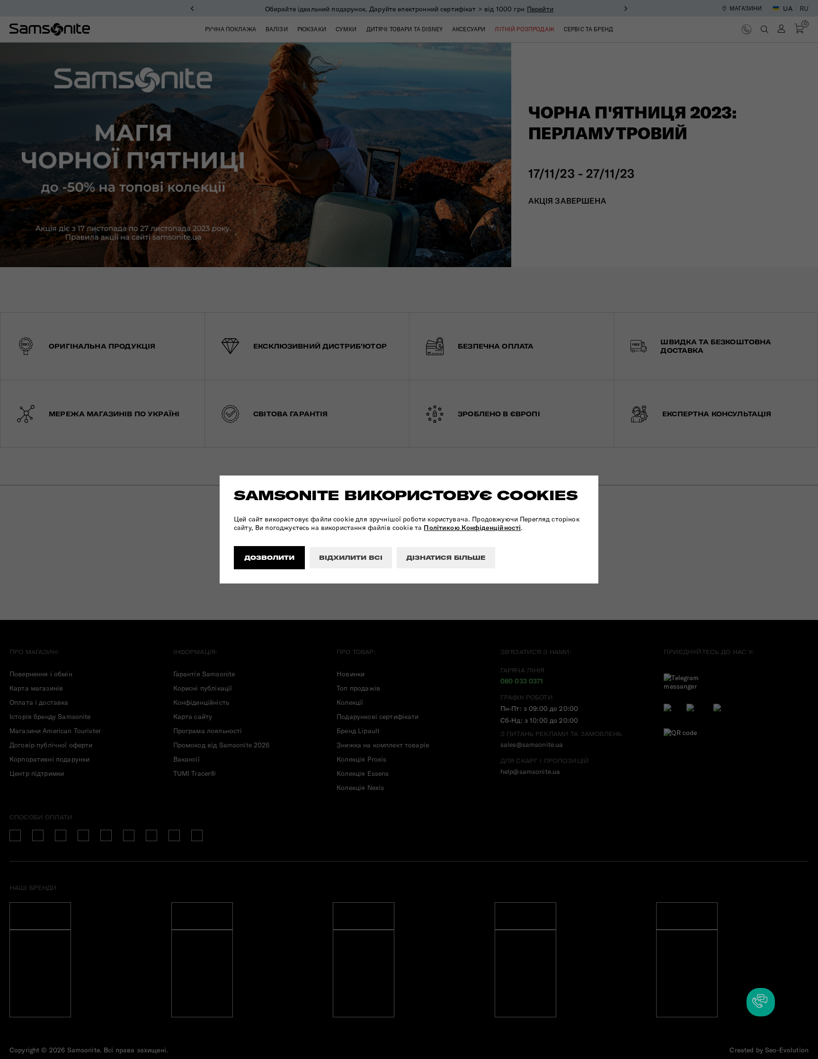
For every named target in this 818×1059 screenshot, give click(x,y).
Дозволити (269, 557)
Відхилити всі (350, 557)
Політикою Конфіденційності (472, 527)
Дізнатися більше (446, 557)
